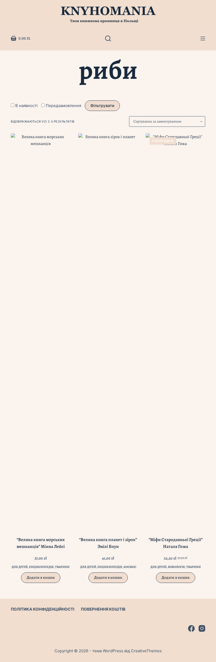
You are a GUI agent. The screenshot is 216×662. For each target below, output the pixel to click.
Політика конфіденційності (42, 609)
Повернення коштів (103, 609)
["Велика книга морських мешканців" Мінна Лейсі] (40, 331)
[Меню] (202, 38)
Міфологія (176, 567)
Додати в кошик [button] (41, 577)
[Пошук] (108, 38)
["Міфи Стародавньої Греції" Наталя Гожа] (175, 331)
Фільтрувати (102, 105)
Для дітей (20, 567)
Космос (130, 567)
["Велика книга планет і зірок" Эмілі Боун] (108, 331)
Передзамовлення (63, 105)
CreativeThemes (146, 650)
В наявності (26, 105)
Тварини (62, 567)
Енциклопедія (41, 567)
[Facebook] (191, 628)
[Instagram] (202, 628)
